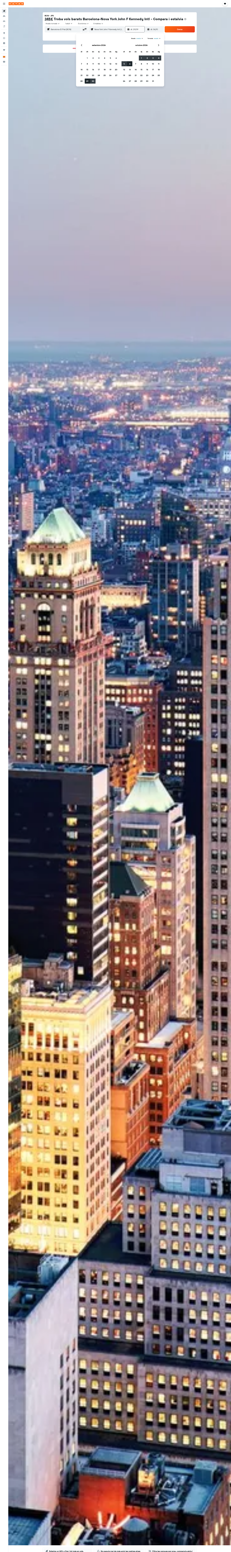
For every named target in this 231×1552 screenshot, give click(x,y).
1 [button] (87, 58)
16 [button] (93, 69)
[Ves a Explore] (4, 33)
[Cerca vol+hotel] (4, 26)
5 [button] (110, 58)
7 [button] (81, 64)
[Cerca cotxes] (4, 21)
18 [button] (105, 69)
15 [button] (87, 69)
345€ (49, 19)
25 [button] (104, 75)
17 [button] (99, 69)
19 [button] (110, 69)
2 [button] (93, 58)
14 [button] (81, 69)
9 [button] (93, 64)
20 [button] (116, 69)
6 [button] (116, 58)
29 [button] (87, 81)
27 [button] (116, 75)
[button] (4, 3)
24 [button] (99, 75)
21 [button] (81, 75)
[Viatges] (4, 50)
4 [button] (104, 58)
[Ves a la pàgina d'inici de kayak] (16, 3)
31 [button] (153, 81)
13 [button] (116, 64)
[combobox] (53, 23)
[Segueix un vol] (4, 38)
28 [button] (81, 81)
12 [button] (110, 64)
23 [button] (93, 75)
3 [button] (98, 58)
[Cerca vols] (4, 11)
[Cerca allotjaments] (4, 16)
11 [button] (104, 64)
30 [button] (93, 81)
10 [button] (99, 64)
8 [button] (87, 64)
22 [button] (87, 75)
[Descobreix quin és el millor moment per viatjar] (4, 43)
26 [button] (110, 75)
